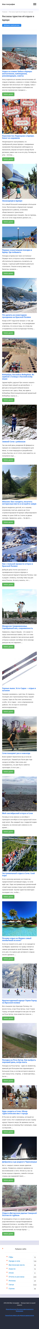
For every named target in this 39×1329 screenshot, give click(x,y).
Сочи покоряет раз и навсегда (16, 753)
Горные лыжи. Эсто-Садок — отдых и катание (19, 689)
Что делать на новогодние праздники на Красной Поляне (16, 316)
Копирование (19, 1311)
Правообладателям (11, 1309)
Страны (12, 1289)
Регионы (12, 1281)
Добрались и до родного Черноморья (19, 1162)
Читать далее (8, 94)
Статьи (11, 1285)
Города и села (14, 1261)
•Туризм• (7, 1315)
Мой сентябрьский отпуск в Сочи (17, 813)
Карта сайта (17, 1315)
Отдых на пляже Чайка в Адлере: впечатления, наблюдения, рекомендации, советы (17, 73)
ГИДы (11, 1257)
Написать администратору (27, 1315)
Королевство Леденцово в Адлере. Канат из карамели (18, 137)
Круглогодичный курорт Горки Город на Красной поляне (19, 1001)
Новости (12, 1269)
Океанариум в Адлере (12, 201)
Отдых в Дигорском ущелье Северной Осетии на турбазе (19, 1214)
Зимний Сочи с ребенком (13, 441)
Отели (11, 1273)
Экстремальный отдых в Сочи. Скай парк (18, 874)
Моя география (8, 4)
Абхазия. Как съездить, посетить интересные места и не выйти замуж (19, 502)
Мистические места (17, 1265)
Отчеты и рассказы (16, 1277)
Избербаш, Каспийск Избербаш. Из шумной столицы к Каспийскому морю (18, 376)
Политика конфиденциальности (25, 1309)
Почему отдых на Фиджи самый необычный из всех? (16, 939)
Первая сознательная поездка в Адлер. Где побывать (17, 251)
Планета (11, 1315)
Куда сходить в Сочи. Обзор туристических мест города (15, 1112)
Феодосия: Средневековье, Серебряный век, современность (17, 627)
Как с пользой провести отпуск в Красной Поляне (17, 565)
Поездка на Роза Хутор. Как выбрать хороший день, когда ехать (19, 1061)
